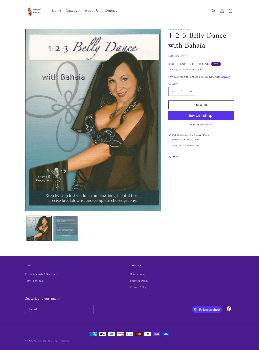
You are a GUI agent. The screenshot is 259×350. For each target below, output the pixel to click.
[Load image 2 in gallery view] (65, 228)
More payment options (201, 125)
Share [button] (176, 156)
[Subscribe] (89, 309)
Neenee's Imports (42, 341)
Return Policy (138, 274)
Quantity (172, 84)
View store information (185, 146)
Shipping (172, 70)
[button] (73, 11)
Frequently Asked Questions (41, 274)
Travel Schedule (34, 281)
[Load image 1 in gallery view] (38, 228)
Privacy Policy (138, 287)
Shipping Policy (139, 281)
